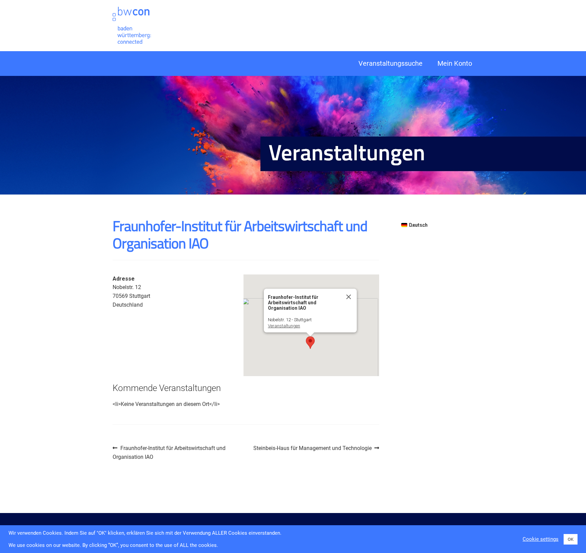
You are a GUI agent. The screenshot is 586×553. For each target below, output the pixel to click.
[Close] (348, 297)
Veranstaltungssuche (390, 63)
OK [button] (570, 539)
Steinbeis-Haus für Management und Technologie (312, 449)
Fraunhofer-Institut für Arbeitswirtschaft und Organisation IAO (169, 452)
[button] (310, 342)
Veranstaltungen (284, 325)
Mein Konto (454, 63)
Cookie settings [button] (541, 539)
